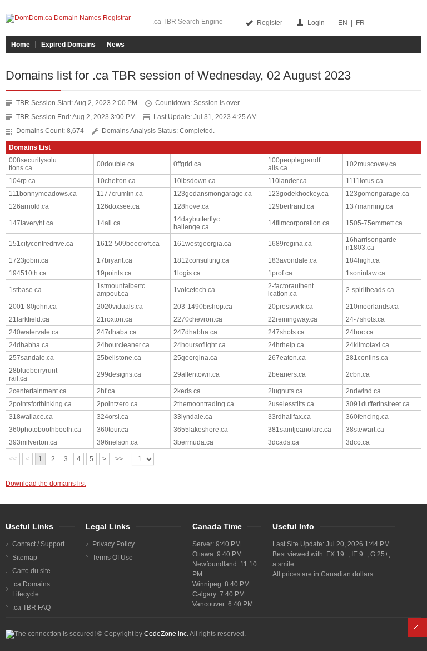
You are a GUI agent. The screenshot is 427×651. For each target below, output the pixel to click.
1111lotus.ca (364, 181)
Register (269, 23)
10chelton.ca (116, 181)
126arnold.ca (29, 206)
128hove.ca (191, 206)
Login (316, 23)
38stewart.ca (365, 429)
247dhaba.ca (117, 332)
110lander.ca (287, 181)
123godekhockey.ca (298, 194)
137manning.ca (369, 206)
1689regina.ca (290, 244)
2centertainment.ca (38, 391)
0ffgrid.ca (187, 164)
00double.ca (116, 164)
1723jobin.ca (28, 260)
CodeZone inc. (166, 634)
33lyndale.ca (192, 417)
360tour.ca (112, 429)
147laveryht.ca (31, 223)
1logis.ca (187, 273)
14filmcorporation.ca (299, 223)
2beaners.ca (287, 374)
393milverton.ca (33, 442)
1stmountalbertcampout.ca (121, 290)
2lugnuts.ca (285, 391)
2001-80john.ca (33, 306)
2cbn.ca (358, 374)
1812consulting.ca (201, 260)
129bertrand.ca (291, 206)
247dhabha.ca (195, 332)
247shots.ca (286, 332)
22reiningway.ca (292, 319)
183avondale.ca (292, 260)
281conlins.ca (367, 358)
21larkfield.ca (29, 319)
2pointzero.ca (117, 404)
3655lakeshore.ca (200, 429)
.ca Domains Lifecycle (31, 589)
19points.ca (114, 273)
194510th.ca (28, 273)
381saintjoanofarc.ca (299, 429)
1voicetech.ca (194, 290)
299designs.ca (119, 374)
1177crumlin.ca (120, 194)
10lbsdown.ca (194, 181)
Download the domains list (46, 483)
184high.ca (363, 260)
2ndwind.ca (363, 391)
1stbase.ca (25, 290)
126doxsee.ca (118, 206)
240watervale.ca (34, 332)
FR (360, 23)
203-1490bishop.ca (202, 306)
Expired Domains (68, 44)
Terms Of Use (112, 557)
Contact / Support (38, 544)
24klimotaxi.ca (367, 345)
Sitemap (24, 557)
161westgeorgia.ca (202, 244)
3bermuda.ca (193, 442)
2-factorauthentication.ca (291, 290)
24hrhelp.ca (286, 345)
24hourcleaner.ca (123, 345)
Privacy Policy (113, 544)
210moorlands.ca (372, 306)
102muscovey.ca (371, 164)
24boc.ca (360, 332)
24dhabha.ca (29, 345)
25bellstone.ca (119, 358)
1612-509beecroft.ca (128, 244)
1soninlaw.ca (365, 273)
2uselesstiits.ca (291, 404)
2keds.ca (187, 391)
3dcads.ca (283, 442)
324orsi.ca (112, 417)
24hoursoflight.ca (199, 345)
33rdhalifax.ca (289, 417)
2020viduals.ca (120, 306)
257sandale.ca (31, 358)
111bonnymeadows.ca (43, 194)
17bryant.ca (114, 260)
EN (342, 23)
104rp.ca (22, 181)
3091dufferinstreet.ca (378, 404)
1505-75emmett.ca (374, 223)
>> (119, 459)
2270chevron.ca (197, 319)
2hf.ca (106, 391)
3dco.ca (358, 442)
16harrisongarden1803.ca (371, 243)
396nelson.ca (117, 442)
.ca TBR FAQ (31, 607)
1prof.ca (280, 273)
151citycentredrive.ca (41, 244)
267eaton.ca (287, 358)
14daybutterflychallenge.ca (196, 223)
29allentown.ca (196, 374)
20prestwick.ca (290, 306)
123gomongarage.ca (377, 194)
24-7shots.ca (365, 319)
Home (20, 44)
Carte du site (31, 571)
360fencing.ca (367, 417)
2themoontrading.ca (203, 404)
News (116, 44)
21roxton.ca (114, 319)
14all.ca (109, 223)
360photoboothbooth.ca (45, 429)
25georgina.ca (195, 358)
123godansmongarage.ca (212, 194)
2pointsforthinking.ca (40, 404)
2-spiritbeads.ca (370, 290)
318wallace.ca (31, 417)
